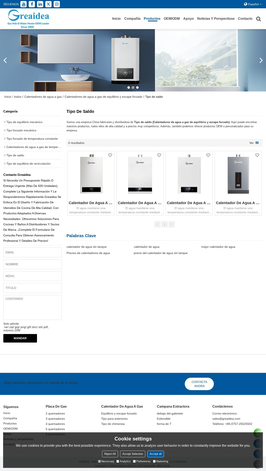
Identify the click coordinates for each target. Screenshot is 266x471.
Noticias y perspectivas (216, 18)
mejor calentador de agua (218, 246)
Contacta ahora (199, 384)
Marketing (162, 461)
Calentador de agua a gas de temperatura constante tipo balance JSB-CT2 (140, 203)
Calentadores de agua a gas (43, 96)
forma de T (164, 423)
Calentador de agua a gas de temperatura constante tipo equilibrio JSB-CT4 (189, 203)
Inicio (116, 18)
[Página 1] (157, 224)
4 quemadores (55, 423)
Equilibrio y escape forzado (119, 413)
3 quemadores (55, 418)
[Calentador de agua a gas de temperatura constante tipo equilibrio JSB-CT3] (91, 174)
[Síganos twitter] (48, 4)
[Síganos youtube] (23, 4)
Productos (152, 18)
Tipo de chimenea (113, 423)
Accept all (156, 453)
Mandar (20, 338)
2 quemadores (55, 413)
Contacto (245, 18)
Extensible (163, 418)
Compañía (132, 18)
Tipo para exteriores (114, 418)
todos (17, 96)
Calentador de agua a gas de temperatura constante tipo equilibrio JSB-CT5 (238, 203)
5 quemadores (55, 429)
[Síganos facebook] (32, 4)
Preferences (143, 461)
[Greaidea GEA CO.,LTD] (28, 18)
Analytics (125, 461)
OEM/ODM (172, 18)
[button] (128, 87)
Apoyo (188, 18)
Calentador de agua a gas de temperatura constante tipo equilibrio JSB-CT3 (91, 203)
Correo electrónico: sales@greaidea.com (226, 416)
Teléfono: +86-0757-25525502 (232, 423)
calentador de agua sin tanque (86, 246)
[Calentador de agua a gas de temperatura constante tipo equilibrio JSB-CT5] (238, 174)
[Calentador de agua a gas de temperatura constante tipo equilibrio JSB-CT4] (189, 174)
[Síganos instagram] (57, 4)
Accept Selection (132, 453)
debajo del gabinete (170, 413)
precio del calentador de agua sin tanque (161, 253)
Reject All (110, 453)
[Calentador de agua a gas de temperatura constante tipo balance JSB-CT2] (140, 174)
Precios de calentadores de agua (88, 253)
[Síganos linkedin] (40, 4)
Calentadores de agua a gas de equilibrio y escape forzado (103, 96)
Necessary (107, 461)
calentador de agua (146, 246)
